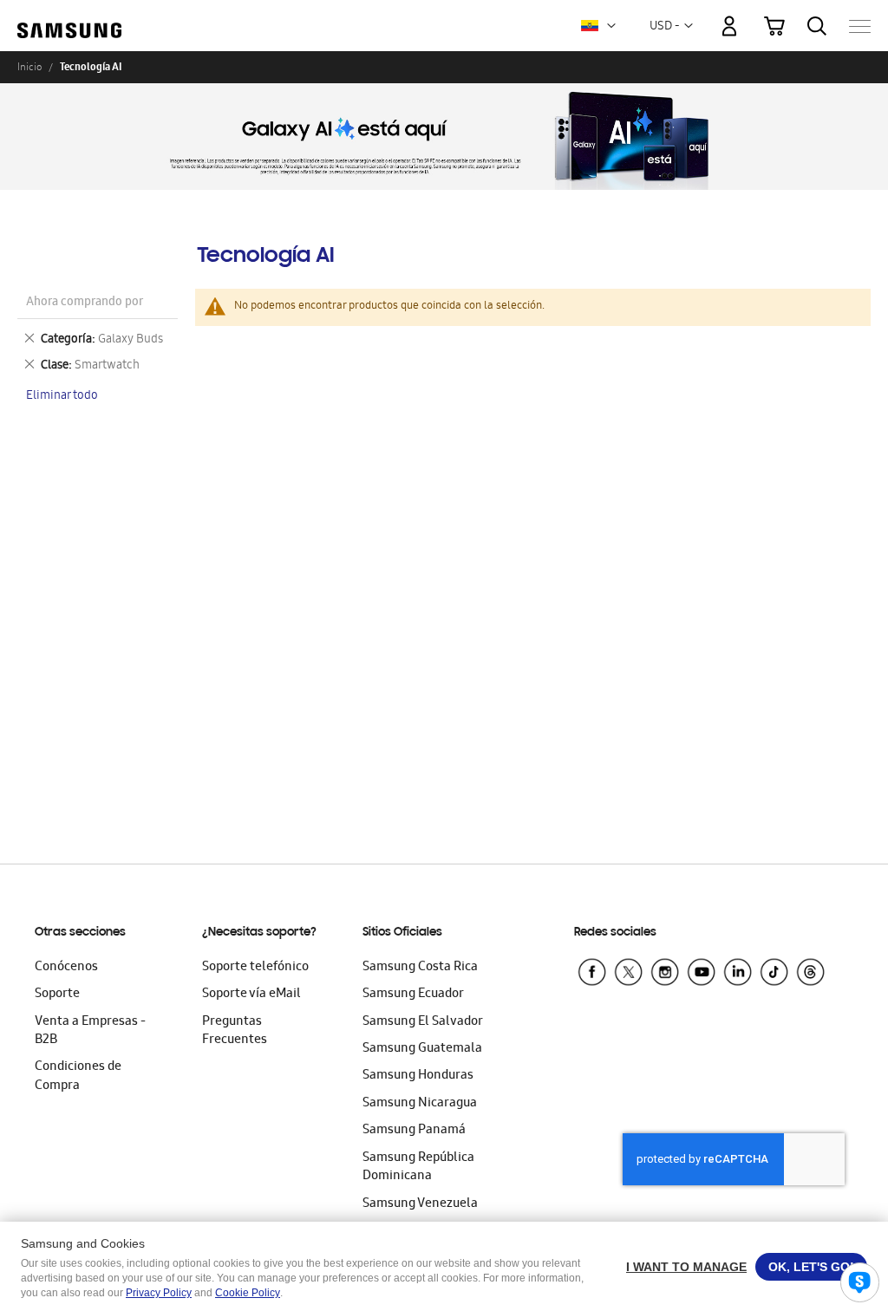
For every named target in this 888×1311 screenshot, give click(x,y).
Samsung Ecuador (413, 994)
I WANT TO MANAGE (686, 1267)
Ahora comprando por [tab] (84, 303)
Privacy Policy (159, 1293)
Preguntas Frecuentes (234, 1031)
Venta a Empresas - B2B (90, 1031)
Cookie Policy (247, 1293)
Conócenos (66, 967)
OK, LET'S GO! (811, 1267)
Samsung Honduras (417, 1076)
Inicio (29, 67)
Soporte (57, 994)
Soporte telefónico (255, 967)
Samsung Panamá (414, 1130)
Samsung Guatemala (422, 1049)
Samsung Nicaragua (419, 1103)
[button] (611, 26)
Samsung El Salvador (422, 1022)
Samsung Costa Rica (420, 967)
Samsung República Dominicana (418, 1167)
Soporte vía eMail (251, 994)
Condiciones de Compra (78, 1076)
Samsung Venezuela (420, 1204)
